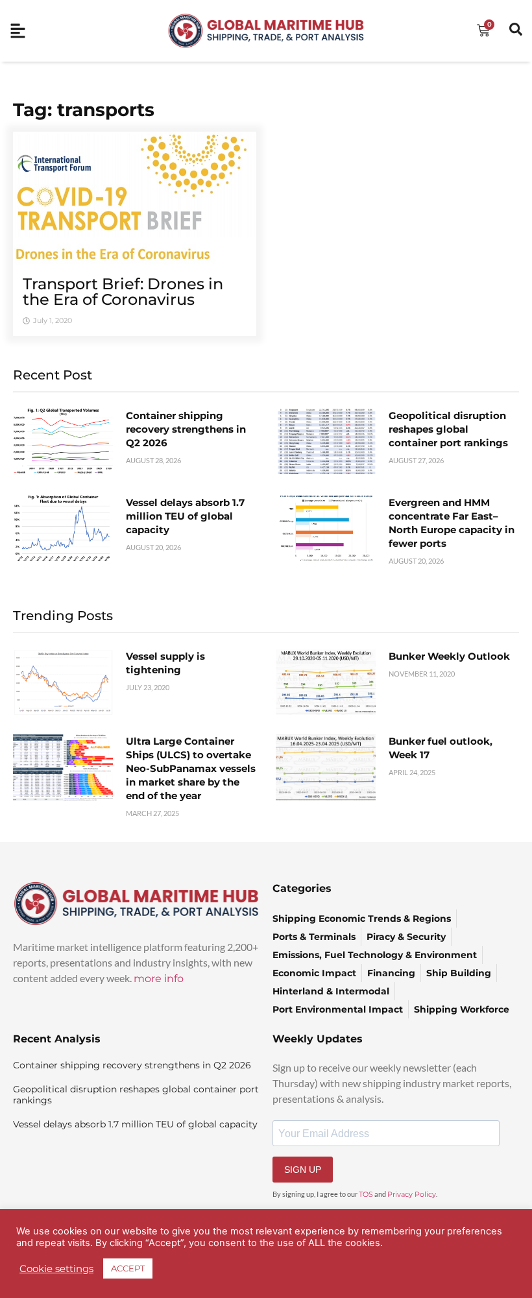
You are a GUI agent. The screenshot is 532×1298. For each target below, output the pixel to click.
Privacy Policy (411, 1194)
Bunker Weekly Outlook (449, 656)
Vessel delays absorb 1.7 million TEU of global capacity (185, 516)
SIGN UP (302, 1169)
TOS (366, 1194)
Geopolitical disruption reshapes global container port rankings (448, 429)
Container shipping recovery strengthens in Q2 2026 (186, 429)
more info (159, 978)
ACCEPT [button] (128, 1268)
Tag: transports (83, 110)
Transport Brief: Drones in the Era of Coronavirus (123, 291)
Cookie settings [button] (56, 1269)
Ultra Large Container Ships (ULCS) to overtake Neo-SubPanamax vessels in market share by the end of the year (191, 768)
